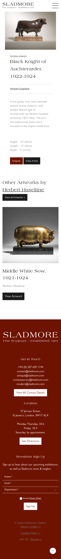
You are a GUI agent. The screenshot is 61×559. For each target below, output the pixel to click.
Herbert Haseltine (19, 89)
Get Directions (30, 441)
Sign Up (30, 506)
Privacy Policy (35, 498)
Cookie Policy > (30, 533)
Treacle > (36, 539)
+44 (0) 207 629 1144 (30, 367)
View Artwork (13, 296)
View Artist (32, 161)
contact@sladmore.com (30, 371)
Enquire (16, 161)
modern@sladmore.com (30, 384)
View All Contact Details (30, 393)
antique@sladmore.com (30, 376)
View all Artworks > (15, 198)
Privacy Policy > (30, 527)
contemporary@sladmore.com (30, 380)
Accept (31, 498)
